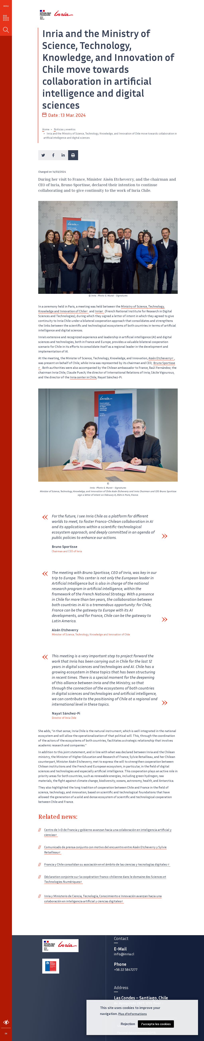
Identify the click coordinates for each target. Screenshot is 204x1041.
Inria (98, 311)
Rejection (128, 1024)
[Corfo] (50, 966)
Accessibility (6, 1022)
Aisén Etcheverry (160, 358)
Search (6, 30)
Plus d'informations (132, 1014)
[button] (43, 155)
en (6, 1033)
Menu (6, 6)
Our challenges (6, 18)
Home (45, 129)
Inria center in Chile (83, 377)
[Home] (56, 14)
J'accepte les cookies (156, 1024)
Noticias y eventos (65, 129)
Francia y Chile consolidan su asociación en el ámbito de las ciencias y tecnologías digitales (106, 864)
